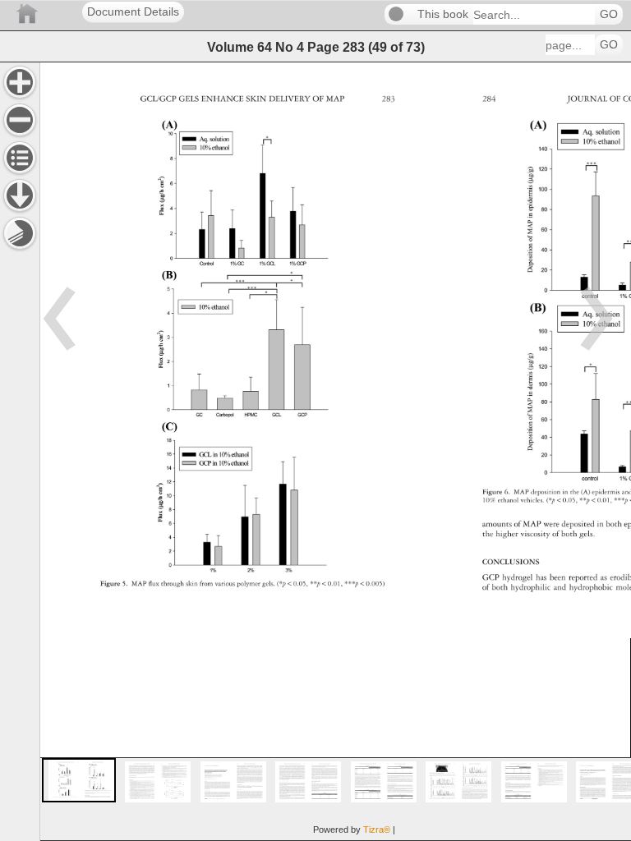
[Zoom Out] (19, 119)
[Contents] (19, 157)
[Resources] (19, 195)
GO (609, 14)
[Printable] (19, 233)
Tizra (376, 829)
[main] (335, 451)
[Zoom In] (19, 82)
